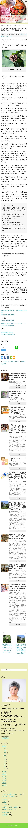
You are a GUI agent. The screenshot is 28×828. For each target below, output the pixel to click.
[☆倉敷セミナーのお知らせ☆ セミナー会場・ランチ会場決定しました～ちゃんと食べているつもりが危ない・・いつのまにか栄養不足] (5, 428)
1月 (5, 768)
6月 (5, 761)
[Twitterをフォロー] (2, 357)
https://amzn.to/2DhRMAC (8, 325)
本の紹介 (16, 361)
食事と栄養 (5, 815)
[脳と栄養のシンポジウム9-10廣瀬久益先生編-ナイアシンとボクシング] (5, 394)
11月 (5, 750)
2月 (5, 766)
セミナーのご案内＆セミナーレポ (11, 794)
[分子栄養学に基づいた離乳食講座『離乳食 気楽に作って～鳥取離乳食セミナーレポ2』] (5, 377)
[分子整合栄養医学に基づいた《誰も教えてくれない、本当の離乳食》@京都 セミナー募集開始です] (5, 410)
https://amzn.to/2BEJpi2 (7, 320)
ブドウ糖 (10, 361)
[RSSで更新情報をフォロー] (14, 357)
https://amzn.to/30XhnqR (7, 314)
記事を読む (18, 387)
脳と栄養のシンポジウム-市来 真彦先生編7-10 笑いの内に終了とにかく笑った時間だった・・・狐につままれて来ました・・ (17, 505)
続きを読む (5, 738)
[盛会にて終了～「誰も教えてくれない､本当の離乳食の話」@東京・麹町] (5, 568)
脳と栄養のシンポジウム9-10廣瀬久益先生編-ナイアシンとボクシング (17, 393)
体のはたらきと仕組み (8, 796)
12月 (5, 748)
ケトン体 (4, 361)
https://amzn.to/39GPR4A (8, 334)
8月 (5, 757)
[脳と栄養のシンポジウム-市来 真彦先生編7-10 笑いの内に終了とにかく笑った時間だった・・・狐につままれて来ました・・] (5, 505)
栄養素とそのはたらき (8, 809)
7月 (5, 759)
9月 (5, 755)
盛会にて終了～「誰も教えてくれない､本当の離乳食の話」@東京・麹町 (17, 567)
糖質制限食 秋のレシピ (7, 332)
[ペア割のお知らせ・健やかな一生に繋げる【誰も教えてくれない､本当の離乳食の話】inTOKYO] (5, 588)
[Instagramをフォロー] (8, 357)
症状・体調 (5, 812)
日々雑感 (4, 799)
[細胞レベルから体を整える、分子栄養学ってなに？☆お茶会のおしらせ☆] (5, 538)
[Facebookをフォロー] (5, 357)
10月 (5, 752)
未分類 (4, 802)
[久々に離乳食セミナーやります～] (5, 461)
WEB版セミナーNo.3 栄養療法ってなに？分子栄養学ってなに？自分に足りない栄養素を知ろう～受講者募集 (17, 475)
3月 (5, 764)
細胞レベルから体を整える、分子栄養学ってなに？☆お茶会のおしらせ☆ (17, 536)
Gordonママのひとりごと (14, 16)
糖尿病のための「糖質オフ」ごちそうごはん (13, 323)
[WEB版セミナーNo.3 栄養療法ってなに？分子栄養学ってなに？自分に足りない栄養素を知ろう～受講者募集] (5, 475)
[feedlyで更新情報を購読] (11, 357)
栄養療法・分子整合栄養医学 (10, 807)
